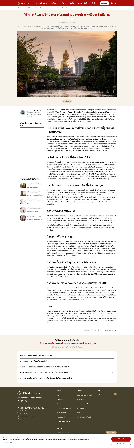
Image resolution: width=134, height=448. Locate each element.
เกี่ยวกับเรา (60, 399)
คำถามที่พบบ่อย (61, 412)
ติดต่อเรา (59, 404)
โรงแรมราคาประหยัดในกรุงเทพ (81, 227)
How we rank (61, 417)
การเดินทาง (35, 8)
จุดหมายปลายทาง (41, 3)
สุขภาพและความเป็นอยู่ (84, 417)
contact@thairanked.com (27, 416)
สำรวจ (64, 3)
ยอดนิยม (53, 3)
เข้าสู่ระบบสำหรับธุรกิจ (63, 421)
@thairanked (23, 419)
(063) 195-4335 (24, 413)
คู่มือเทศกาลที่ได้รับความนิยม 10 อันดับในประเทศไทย (92, 151)
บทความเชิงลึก (83, 3)
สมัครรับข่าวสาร (111, 432)
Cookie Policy (7, 442)
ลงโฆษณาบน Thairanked (64, 408)
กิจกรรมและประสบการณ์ (84, 395)
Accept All (121, 439)
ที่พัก (78, 412)
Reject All (121, 443)
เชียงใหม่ (111, 227)
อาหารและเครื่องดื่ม (83, 404)
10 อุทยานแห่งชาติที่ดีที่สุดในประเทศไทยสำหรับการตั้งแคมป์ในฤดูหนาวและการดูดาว (88, 253)
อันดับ (72, 3)
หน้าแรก (19, 8)
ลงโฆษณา (104, 3)
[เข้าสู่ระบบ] (112, 3)
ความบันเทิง (80, 399)
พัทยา (51, 230)
